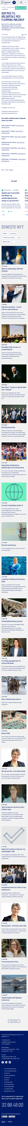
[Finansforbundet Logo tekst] (7, 3)
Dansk (3, 1121)
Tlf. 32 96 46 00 (6, 1040)
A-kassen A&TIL (8, 1089)
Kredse (4, 7)
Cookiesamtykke (9, 1084)
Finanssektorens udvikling (8, 237)
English (10, 1121)
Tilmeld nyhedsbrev (9, 1075)
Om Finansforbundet (10, 1068)
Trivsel (6, 170)
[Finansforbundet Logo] (3, 2)
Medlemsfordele (6, 241)
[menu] (14, 2)
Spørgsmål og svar (9, 1091)
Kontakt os (7, 1073)
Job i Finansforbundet (10, 1071)
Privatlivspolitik (8, 1082)
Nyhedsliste (5, 9)
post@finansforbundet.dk (9, 1042)
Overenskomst (13, 233)
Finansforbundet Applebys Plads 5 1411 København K (13, 1035)
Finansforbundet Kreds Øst (13, 7)
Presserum (7, 1077)
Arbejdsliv (11, 170)
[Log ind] (21, 2)
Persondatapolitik (9, 1086)
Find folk (6, 1080)
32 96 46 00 (12, 1105)
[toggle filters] (13, 242)
